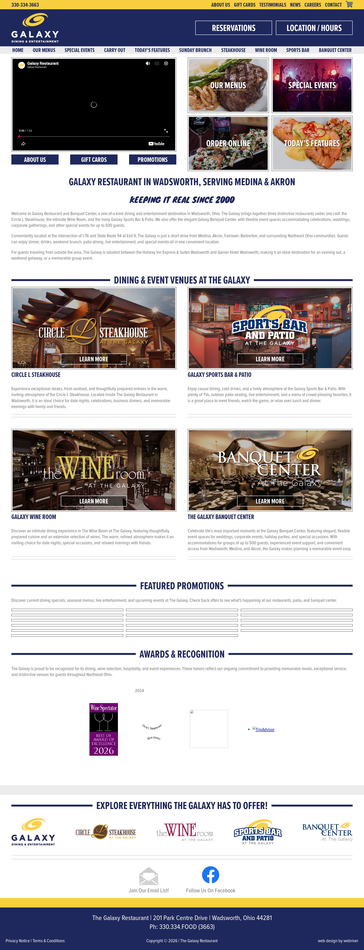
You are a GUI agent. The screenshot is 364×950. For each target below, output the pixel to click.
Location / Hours (314, 28)
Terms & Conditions (49, 940)
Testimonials (272, 5)
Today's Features (152, 50)
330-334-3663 (25, 5)
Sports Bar (297, 50)
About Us (220, 5)
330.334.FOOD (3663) (187, 926)
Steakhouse (233, 50)
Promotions (153, 159)
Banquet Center (335, 50)
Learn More (93, 359)
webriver (351, 940)
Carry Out (114, 50)
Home (17, 50)
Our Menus (44, 50)
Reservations (234, 28)
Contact (333, 5)
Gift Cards (245, 5)
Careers (312, 5)
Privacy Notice (18, 940)
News (295, 5)
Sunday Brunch (195, 50)
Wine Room (266, 50)
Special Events (80, 50)
